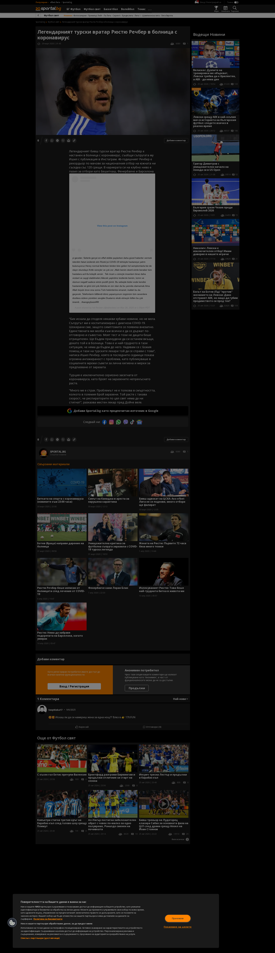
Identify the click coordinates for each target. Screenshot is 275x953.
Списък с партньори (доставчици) (40, 938)
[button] (12, 922)
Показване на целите (178, 926)
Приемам (178, 918)
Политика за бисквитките (47, 918)
